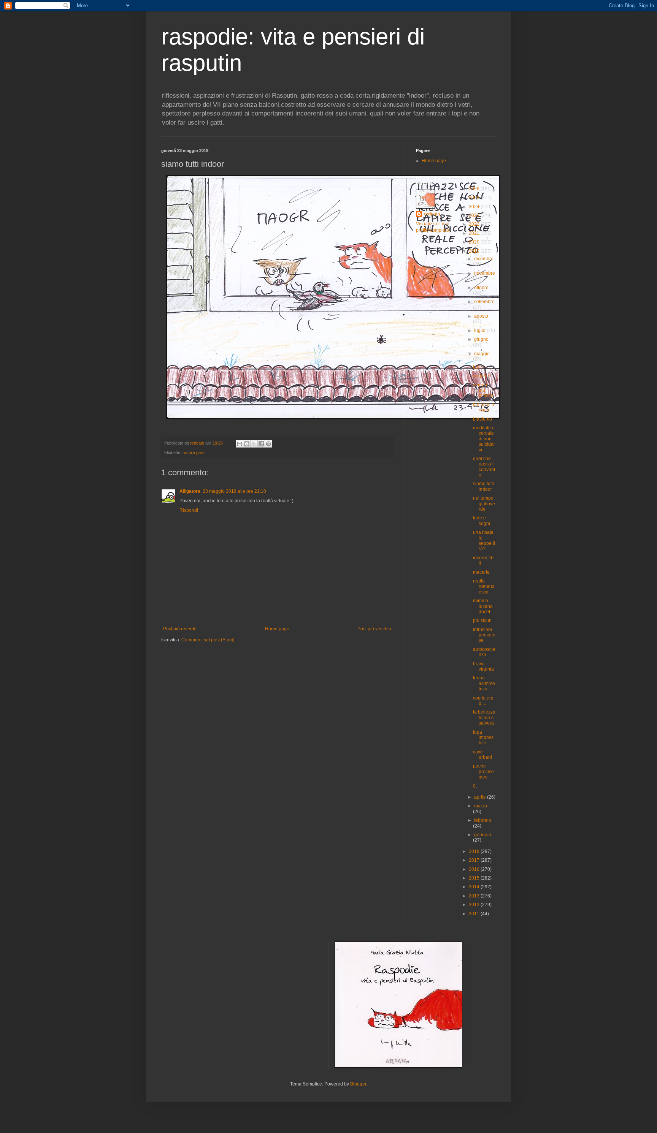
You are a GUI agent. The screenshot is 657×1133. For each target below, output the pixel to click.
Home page (277, 628)
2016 (475, 869)
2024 (475, 206)
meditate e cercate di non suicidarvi (484, 439)
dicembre (484, 258)
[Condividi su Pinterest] (268, 444)
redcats (432, 214)
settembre (484, 301)
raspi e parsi (193, 452)
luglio (480, 330)
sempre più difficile (483, 390)
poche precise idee (483, 771)
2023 (475, 215)
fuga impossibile (484, 737)
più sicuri (482, 620)
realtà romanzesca (483, 586)
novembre (484, 273)
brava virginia (483, 666)
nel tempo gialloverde (484, 503)
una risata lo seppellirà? (484, 540)
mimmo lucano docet (483, 606)
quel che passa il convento (484, 467)
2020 (475, 242)
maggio (482, 353)
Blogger (358, 1084)
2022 (475, 224)
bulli (477, 367)
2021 (475, 233)
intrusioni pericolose (484, 635)
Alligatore (189, 491)
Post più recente (180, 628)
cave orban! (482, 754)
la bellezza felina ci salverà (484, 717)
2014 (475, 886)
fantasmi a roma (483, 407)
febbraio (482, 820)
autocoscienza (484, 652)
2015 (475, 878)
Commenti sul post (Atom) (208, 639)
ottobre (481, 287)
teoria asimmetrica (484, 683)
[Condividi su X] (254, 444)
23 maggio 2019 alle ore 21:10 (234, 491)
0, (475, 786)
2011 (475, 913)
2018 (475, 851)
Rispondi (188, 510)
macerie (481, 572)
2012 (475, 904)
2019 (475, 251)
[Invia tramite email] (239, 444)
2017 (475, 860)
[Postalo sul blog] (247, 444)
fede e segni (481, 520)
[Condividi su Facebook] (261, 444)
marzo (480, 806)
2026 (475, 188)
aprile (480, 797)
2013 (475, 896)
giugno (481, 339)
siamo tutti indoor (483, 486)
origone (481, 375)
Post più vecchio (374, 628)
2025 (475, 197)
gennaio (482, 834)
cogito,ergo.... (483, 700)
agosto (481, 316)
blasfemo (482, 419)
